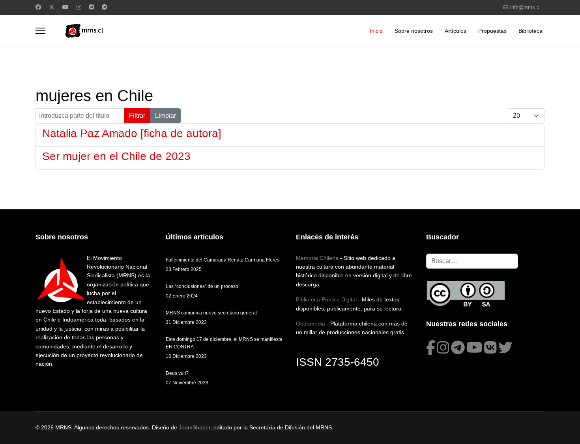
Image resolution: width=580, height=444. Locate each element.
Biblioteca (530, 31)
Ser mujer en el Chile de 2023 (116, 156)
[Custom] (104, 7)
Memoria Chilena (317, 258)
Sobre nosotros (414, 31)
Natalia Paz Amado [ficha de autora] (131, 133)
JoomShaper (194, 427)
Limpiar (165, 115)
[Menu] (40, 31)
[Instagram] (79, 7)
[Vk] (91, 7)
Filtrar (137, 115)
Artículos (455, 31)
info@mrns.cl (525, 7)
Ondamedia (310, 323)
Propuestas (492, 31)
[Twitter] (51, 7)
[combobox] (472, 261)
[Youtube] (65, 7)
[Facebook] (38, 7)
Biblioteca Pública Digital (326, 299)
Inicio (376, 31)
